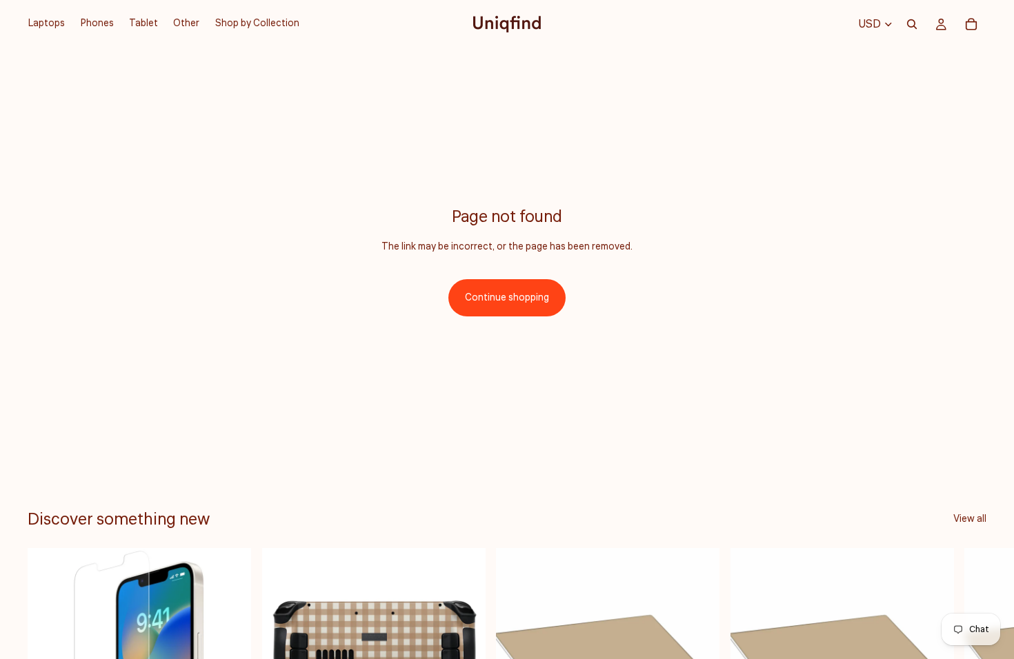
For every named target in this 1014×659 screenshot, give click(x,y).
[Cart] (971, 24)
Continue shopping (507, 298)
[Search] (912, 24)
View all (969, 519)
